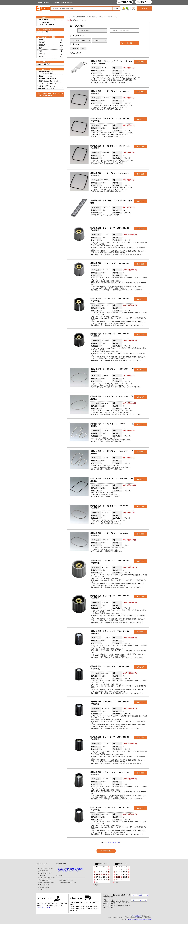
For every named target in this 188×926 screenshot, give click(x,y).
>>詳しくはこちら (43, 907)
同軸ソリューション (45, 76)
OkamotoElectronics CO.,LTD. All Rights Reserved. (139, 919)
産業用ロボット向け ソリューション (45, 73)
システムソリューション (47, 83)
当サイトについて (43, 885)
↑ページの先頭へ (106, 851)
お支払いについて (44, 22)
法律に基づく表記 (43, 887)
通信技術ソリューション (47, 78)
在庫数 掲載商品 (44, 64)
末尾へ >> (116, 842)
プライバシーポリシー (45, 880)
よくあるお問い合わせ (46, 24)
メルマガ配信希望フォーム (140, 895)
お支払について (43, 871)
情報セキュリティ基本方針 (46, 882)
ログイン (144, 8)
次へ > (110, 842)
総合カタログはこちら (66, 880)
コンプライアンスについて (46, 878)
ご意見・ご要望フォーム (139, 900)
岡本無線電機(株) (136, 916)
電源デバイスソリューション (48, 81)
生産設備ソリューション (47, 88)
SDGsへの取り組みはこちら (68, 882)
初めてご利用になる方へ (47, 20)
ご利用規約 (41, 875)
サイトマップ (42, 889)
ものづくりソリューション (47, 86)
